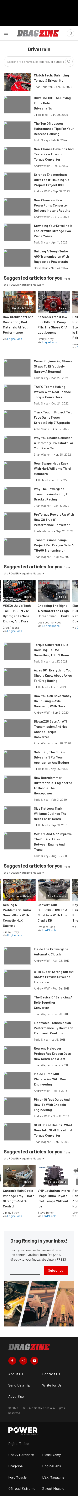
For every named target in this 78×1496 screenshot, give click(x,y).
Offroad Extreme (21, 1488)
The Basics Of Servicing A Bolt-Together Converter (53, 1002)
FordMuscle (49, 930)
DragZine (15, 1466)
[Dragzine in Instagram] (23, 1361)
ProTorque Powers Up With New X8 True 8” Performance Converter (54, 519)
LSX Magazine (50, 625)
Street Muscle (53, 1488)
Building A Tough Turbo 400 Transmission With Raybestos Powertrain (51, 256)
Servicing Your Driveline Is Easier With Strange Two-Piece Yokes (53, 231)
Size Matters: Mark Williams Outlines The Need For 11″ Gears (50, 813)
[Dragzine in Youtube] (34, 1361)
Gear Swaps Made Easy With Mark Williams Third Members (52, 468)
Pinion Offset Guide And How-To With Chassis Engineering (52, 1104)
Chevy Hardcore (21, 1454)
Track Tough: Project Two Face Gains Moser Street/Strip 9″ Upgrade (53, 417)
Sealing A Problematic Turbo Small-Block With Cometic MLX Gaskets (17, 915)
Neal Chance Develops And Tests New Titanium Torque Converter (54, 154)
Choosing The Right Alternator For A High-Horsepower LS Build (54, 611)
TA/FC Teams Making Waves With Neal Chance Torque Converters (52, 392)
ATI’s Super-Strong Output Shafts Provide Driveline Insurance (54, 977)
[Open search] (70, 33)
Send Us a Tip (19, 1385)
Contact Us (51, 1374)
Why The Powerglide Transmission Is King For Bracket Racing (52, 494)
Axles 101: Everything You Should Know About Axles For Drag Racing (53, 675)
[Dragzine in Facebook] (12, 1361)
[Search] (69, 61)
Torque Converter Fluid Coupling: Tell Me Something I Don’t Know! (52, 650)
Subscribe (55, 1270)
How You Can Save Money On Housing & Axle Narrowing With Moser (52, 701)
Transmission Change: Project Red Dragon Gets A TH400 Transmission (54, 545)
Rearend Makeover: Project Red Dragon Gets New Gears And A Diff (52, 1053)
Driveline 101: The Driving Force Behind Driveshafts (52, 103)
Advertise (16, 1396)
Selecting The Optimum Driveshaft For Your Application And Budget (51, 757)
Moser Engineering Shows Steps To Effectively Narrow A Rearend (53, 366)
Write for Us (52, 1385)
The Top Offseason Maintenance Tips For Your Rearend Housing (54, 128)
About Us (15, 1374)
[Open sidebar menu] (6, 33)
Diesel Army (51, 1454)
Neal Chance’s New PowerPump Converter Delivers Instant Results (52, 205)
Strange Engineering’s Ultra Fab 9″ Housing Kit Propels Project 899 (51, 179)
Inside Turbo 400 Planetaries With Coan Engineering (51, 1079)
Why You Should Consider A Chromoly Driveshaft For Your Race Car (53, 443)
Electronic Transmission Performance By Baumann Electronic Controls (53, 1028)
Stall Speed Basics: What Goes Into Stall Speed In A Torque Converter (53, 1130)
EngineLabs (14, 339)
